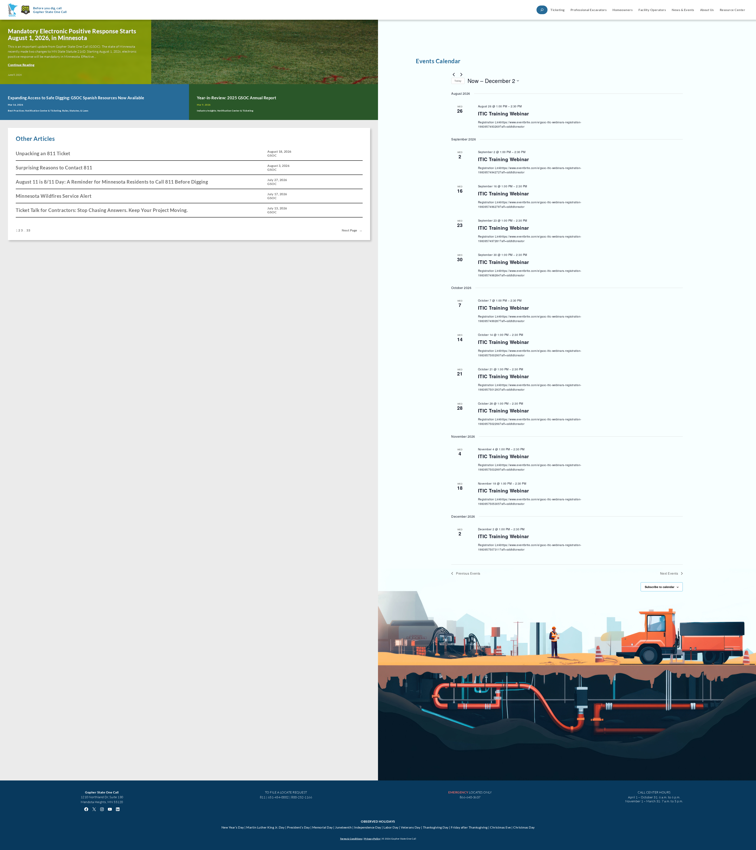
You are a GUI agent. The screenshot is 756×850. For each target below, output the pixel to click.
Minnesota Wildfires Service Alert (54, 196)
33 (28, 230)
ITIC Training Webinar (503, 113)
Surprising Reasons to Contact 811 (54, 167)
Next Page (352, 230)
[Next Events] (461, 74)
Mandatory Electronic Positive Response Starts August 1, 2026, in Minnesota (72, 34)
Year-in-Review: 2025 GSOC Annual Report (236, 97)
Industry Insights (206, 110)
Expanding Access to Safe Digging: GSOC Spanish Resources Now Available (76, 97)
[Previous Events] (453, 74)
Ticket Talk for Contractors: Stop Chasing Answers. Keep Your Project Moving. (102, 210)
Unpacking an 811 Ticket (43, 153)
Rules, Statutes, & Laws (75, 110)
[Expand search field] (542, 10)
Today (457, 80)
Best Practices (16, 110)
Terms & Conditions (351, 838)
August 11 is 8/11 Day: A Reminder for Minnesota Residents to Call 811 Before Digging (112, 181)
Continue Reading (21, 65)
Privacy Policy (372, 838)
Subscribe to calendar (659, 587)
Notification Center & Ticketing (43, 110)
